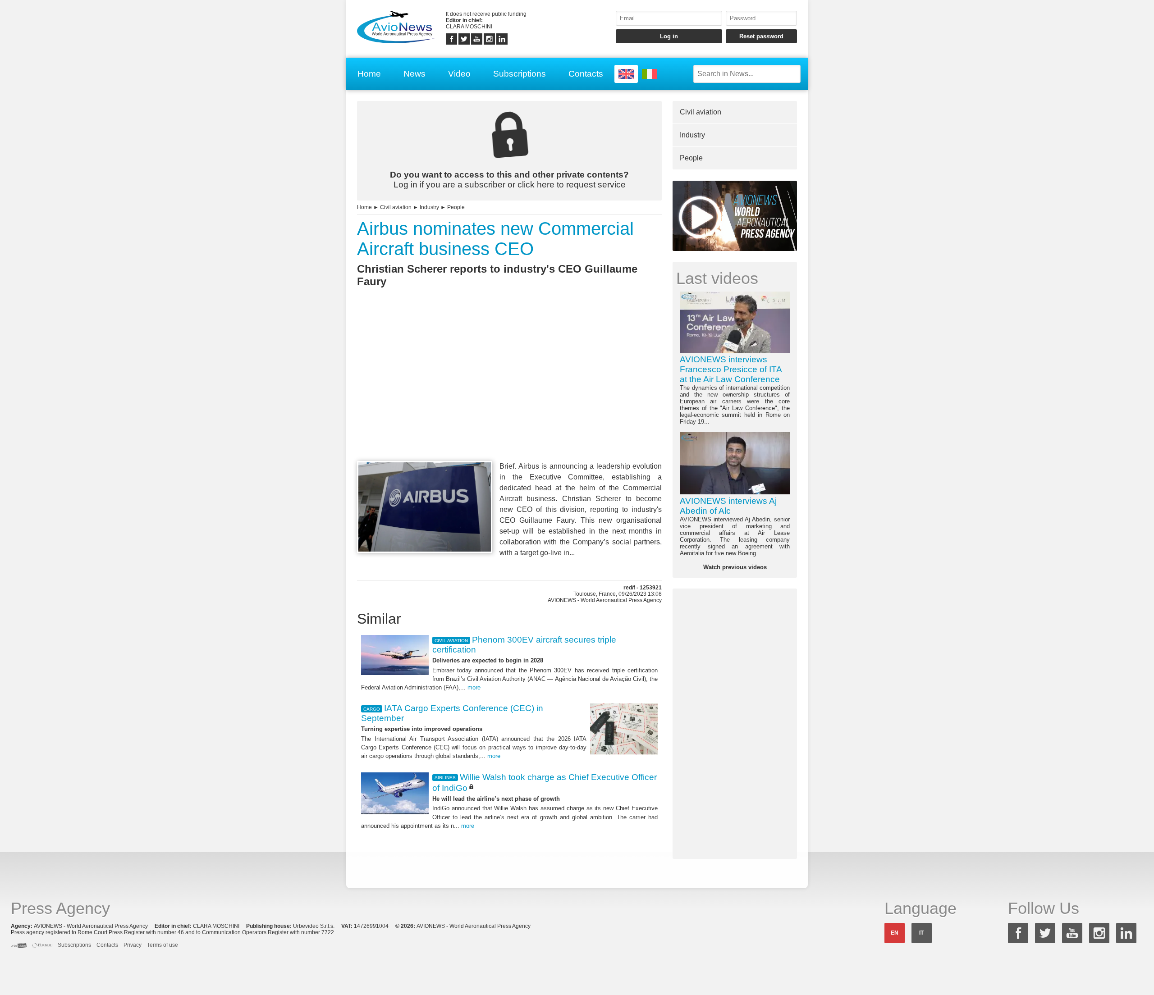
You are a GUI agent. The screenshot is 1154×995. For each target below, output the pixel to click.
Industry (429, 207)
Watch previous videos (735, 567)
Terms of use (162, 945)
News (414, 73)
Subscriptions (519, 73)
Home (369, 73)
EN (894, 933)
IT (921, 933)
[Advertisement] (509, 391)
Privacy (133, 945)
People (456, 207)
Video (459, 73)
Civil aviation (396, 207)
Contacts (585, 73)
